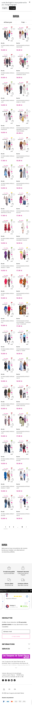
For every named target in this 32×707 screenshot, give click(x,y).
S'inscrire (16, 637)
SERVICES (6, 649)
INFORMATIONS (8, 644)
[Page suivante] (26, 527)
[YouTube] (12, 680)
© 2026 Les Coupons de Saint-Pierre (13, 693)
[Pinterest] (9, 680)
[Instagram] (6, 680)
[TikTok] (15, 680)
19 (22, 527)
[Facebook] (3, 680)
